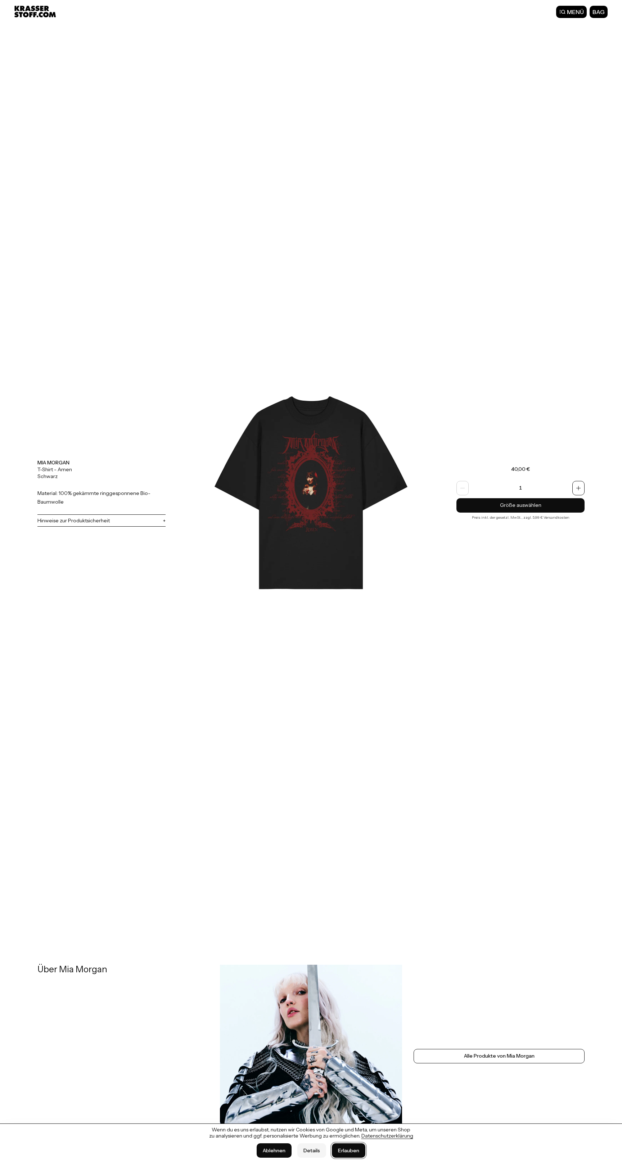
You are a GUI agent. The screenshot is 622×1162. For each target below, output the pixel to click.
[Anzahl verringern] (462, 488)
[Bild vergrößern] (311, 493)
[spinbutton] (520, 488)
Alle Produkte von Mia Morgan (499, 1056)
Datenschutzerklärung (387, 1135)
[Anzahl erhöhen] (578, 488)
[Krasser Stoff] (36, 11)
